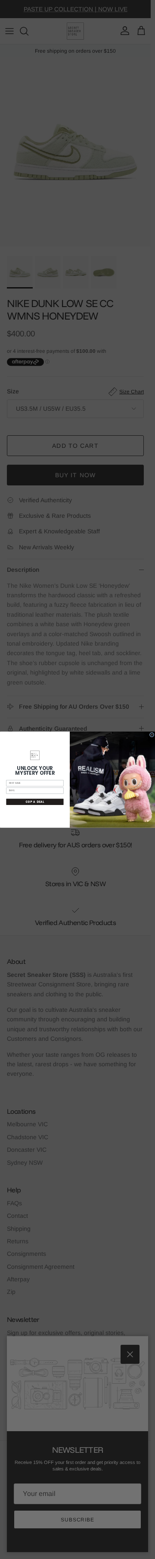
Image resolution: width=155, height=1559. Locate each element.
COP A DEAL (34, 802)
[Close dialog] (152, 735)
